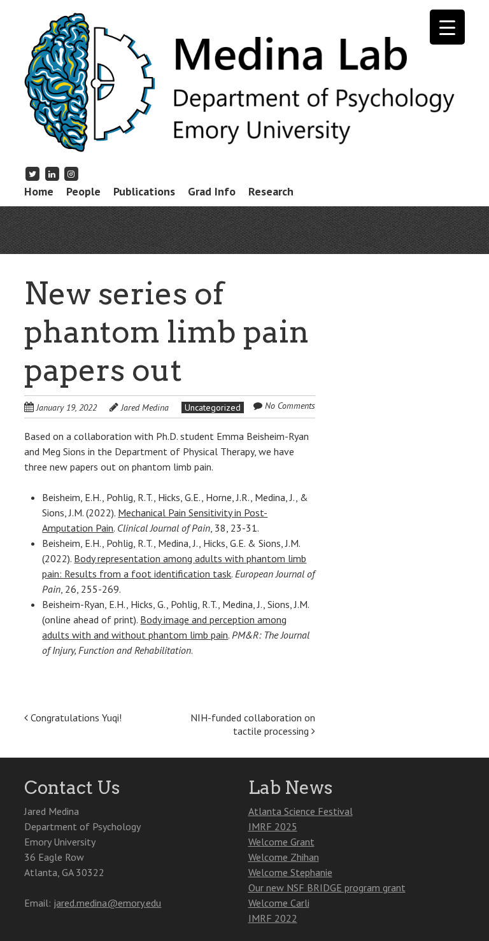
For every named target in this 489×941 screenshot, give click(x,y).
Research (271, 191)
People (83, 191)
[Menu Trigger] (447, 27)
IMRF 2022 (272, 918)
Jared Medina (145, 407)
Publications (144, 191)
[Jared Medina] (244, 132)
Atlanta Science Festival (300, 811)
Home (38, 191)
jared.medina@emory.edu (107, 902)
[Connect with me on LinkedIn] (52, 173)
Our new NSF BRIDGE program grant (327, 887)
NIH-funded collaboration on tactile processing (252, 724)
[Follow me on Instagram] (71, 173)
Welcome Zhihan (283, 857)
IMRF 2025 (272, 826)
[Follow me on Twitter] (32, 173)
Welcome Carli (278, 902)
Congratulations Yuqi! (75, 717)
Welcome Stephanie (290, 872)
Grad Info (212, 191)
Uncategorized (213, 407)
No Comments (290, 405)
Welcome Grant (281, 841)
